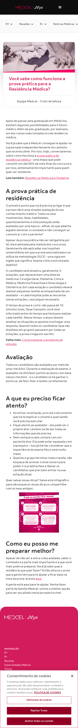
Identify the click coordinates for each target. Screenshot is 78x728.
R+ (5, 656)
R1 (5, 652)
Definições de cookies (39, 700)
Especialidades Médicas (17, 665)
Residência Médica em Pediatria (47, 178)
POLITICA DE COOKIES (47, 692)
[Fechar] (72, 676)
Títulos (8, 669)
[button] (60, 7)
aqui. (39, 579)
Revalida (9, 661)
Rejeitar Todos (39, 710)
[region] (39, 699)
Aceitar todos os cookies (39, 721)
